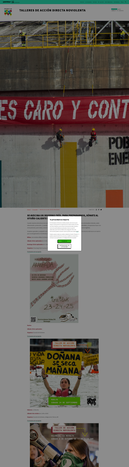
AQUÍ (77, 231)
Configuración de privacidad (64, 246)
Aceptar (64, 241)
